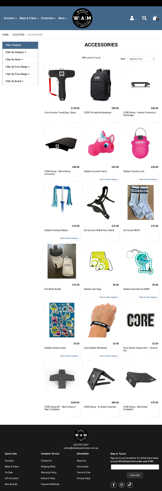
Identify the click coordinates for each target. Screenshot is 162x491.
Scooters (9, 460)
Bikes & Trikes (12, 466)
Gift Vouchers (12, 478)
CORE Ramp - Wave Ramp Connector (57, 172)
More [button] (62, 18)
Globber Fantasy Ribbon (56, 230)
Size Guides (83, 466)
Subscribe (135, 475)
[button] (144, 19)
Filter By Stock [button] (13, 59)
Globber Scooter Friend (95, 171)
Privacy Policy (83, 478)
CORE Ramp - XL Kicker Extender (100, 407)
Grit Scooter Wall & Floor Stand (99, 230)
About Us (81, 460)
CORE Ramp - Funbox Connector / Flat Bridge (140, 113)
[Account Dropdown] (133, 19)
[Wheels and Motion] (82, 18)
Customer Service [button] (50, 453)
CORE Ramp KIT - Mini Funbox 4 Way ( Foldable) (60, 408)
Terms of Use (83, 472)
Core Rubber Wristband (95, 348)
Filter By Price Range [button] (17, 66)
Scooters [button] (9, 18)
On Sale (9, 472)
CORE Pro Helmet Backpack (97, 112)
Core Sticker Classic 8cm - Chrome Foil (140, 349)
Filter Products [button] (13, 45)
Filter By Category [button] (15, 52)
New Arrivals (11, 484)
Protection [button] (47, 18)
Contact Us (46, 460)
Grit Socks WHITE (131, 230)
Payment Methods (50, 484)
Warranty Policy (48, 472)
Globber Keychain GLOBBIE (136, 289)
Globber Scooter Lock (133, 171)
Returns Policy (48, 478)
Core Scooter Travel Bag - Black (60, 112)
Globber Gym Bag (92, 289)
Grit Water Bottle (52, 289)
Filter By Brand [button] (14, 81)
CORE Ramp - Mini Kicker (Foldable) (135, 408)
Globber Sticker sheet (55, 348)
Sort (123, 59)
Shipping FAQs (48, 466)
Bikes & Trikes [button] (28, 18)
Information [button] (83, 453)
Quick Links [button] (11, 453)
